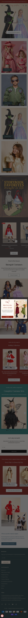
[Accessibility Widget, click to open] (2, 615)
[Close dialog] (26, 300)
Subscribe (7, 316)
